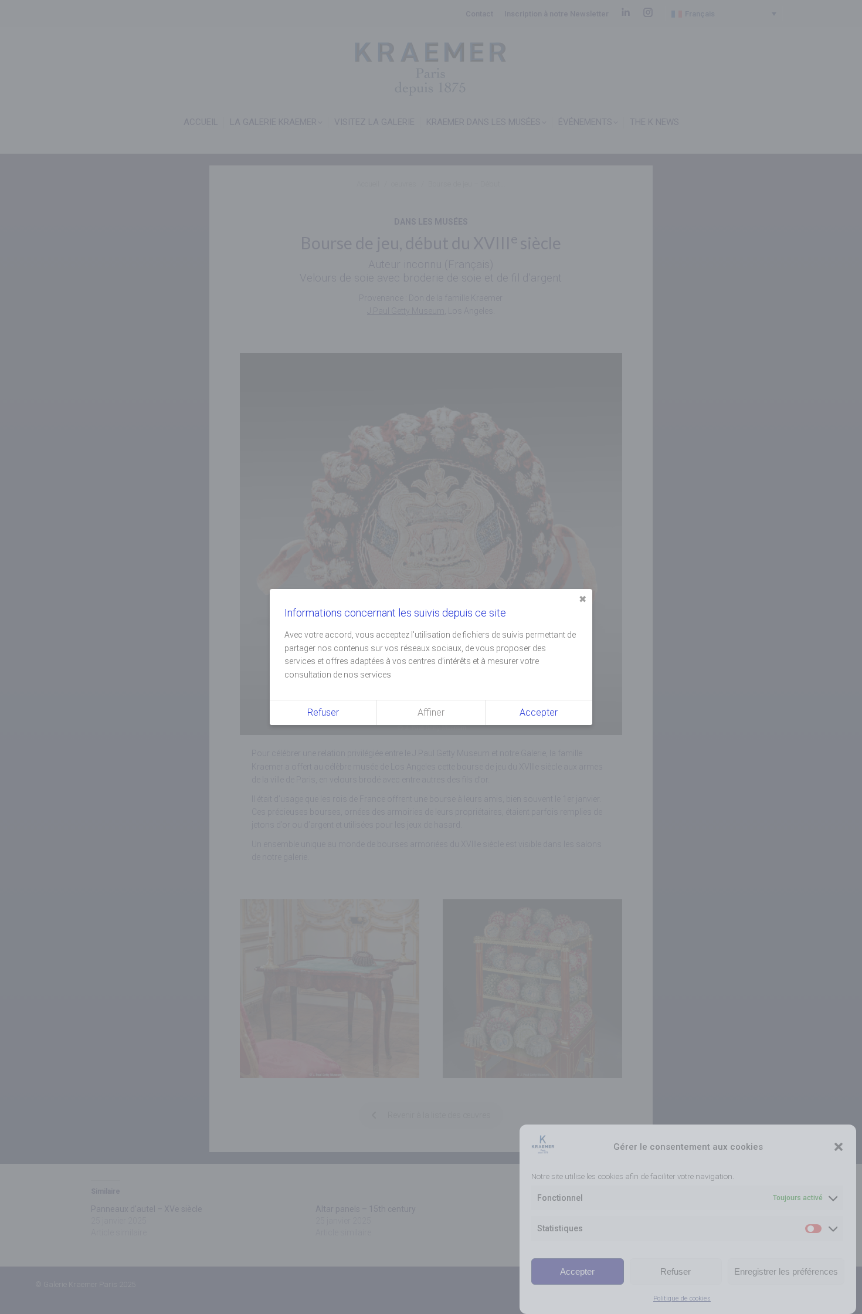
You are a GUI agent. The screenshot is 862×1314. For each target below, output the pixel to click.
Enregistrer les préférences (786, 1271)
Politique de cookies (682, 1298)
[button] (838, 1147)
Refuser (675, 1271)
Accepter (577, 1271)
